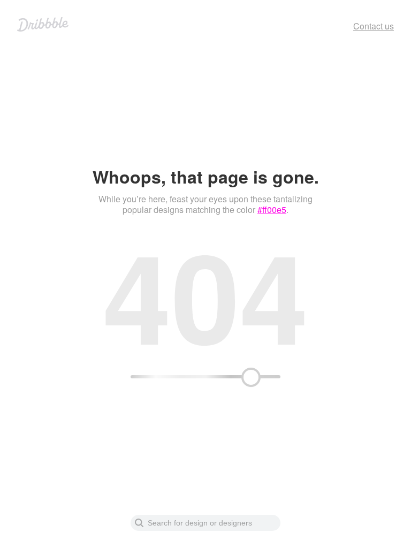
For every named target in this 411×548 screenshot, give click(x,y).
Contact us (373, 26)
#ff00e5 (271, 209)
